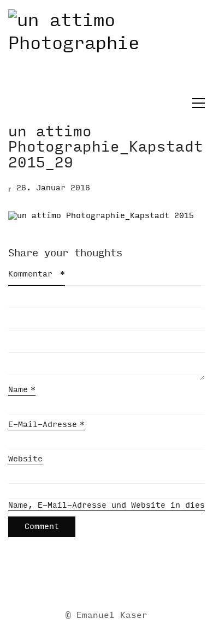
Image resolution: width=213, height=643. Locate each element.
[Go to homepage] (106, 52)
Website (25, 459)
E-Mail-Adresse (46, 424)
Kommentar (36, 274)
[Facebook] (92, 580)
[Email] (64, 580)
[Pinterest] (146, 580)
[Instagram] (119, 580)
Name (22, 389)
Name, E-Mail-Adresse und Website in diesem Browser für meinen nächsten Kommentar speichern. (106, 505)
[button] (196, 103)
